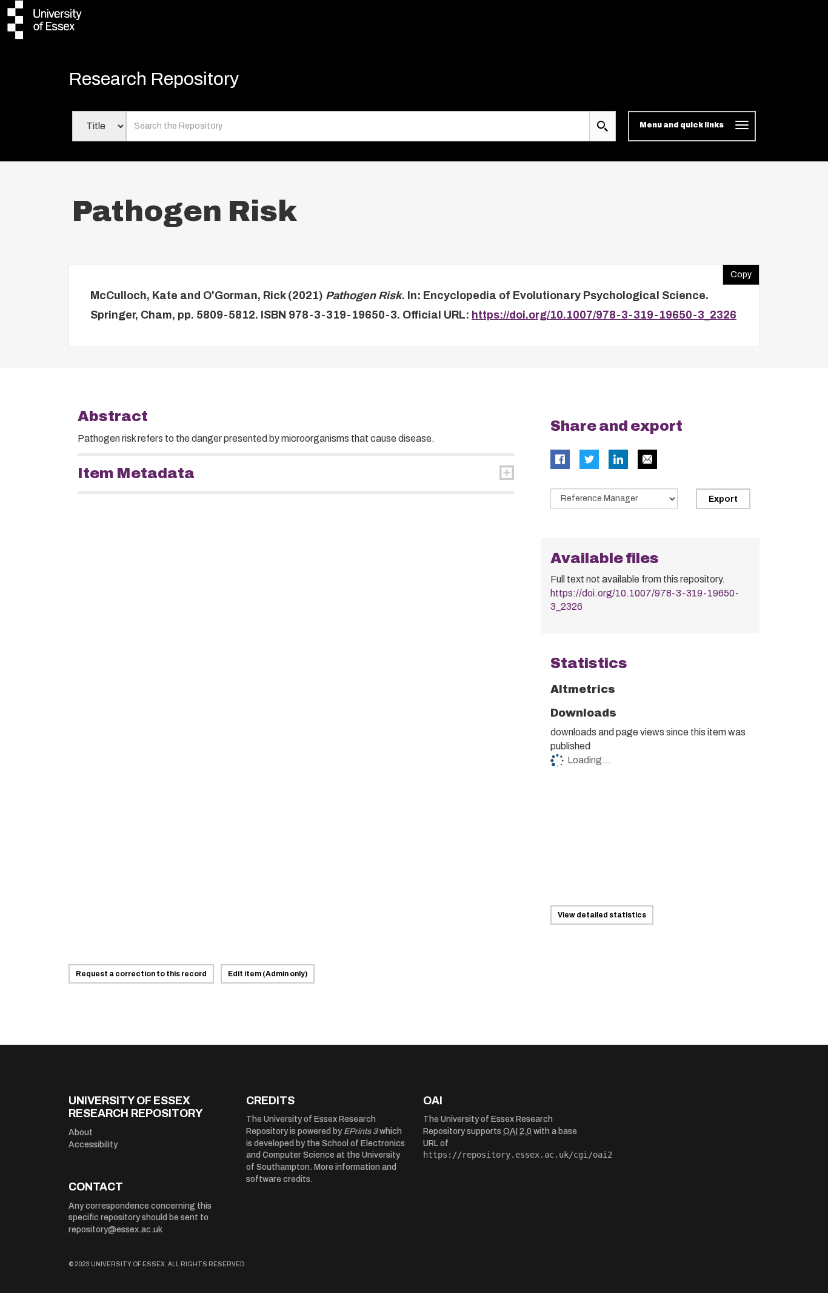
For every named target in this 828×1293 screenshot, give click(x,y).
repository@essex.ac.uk (115, 1229)
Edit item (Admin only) (267, 974)
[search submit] (602, 126)
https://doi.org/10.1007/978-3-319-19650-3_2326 (604, 315)
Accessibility (93, 1144)
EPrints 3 (361, 1131)
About (80, 1132)
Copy (737, 272)
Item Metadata (136, 473)
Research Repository (153, 79)
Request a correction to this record (141, 974)
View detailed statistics (602, 915)
